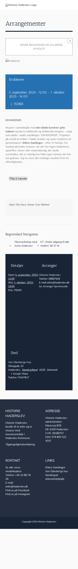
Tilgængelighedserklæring (20, 444)
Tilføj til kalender (18, 178)
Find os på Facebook (17, 490)
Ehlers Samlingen (33, 142)
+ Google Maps (19, 373)
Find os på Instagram (17, 494)
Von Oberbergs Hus (19, 362)
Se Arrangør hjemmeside (53, 286)
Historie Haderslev (50, 275)
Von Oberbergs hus (56, 471)
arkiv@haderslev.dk (16, 486)
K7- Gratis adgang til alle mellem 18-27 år (54, 243)
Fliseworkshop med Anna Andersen (26, 243)
